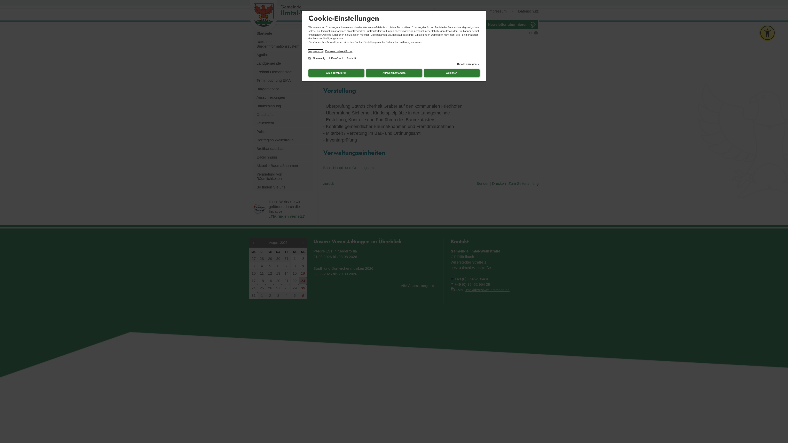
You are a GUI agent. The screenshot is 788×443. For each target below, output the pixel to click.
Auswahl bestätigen (394, 73)
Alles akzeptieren (336, 73)
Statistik (351, 58)
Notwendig (319, 58)
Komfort (336, 58)
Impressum (315, 51)
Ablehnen (451, 73)
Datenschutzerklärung (339, 51)
